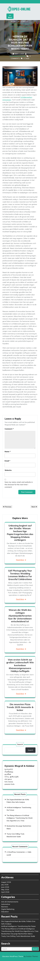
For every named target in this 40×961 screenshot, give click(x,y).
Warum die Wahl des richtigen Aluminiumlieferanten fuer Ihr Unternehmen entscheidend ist (20, 615)
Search (20, 744)
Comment (9, 429)
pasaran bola (9, 784)
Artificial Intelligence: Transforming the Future (18, 926)
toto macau (9, 782)
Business (23, 21)
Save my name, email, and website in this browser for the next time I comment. (19, 484)
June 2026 (5, 887)
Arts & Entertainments (9, 902)
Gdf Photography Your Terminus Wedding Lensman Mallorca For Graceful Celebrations (20, 575)
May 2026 (5, 889)
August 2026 (6, 882)
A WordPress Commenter (16, 852)
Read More (20, 560)
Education (5, 912)
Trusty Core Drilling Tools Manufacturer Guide (18, 936)
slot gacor (8, 779)
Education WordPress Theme (20, 956)
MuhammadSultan (17, 56)
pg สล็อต (8, 774)
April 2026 (5, 892)
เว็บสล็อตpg (9, 772)
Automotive (5, 904)
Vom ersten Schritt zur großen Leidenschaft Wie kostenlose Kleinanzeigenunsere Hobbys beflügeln (20, 665)
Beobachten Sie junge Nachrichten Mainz (17, 934)
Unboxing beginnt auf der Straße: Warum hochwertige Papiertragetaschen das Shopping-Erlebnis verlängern (20, 532)
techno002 (9, 769)
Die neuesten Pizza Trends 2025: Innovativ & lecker (20, 707)
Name (8, 451)
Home (14, 21)
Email (7, 461)
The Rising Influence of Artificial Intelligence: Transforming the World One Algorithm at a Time (19, 818)
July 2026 (4, 885)
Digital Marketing (7, 909)
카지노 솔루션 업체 (11, 777)
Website (8, 470)
